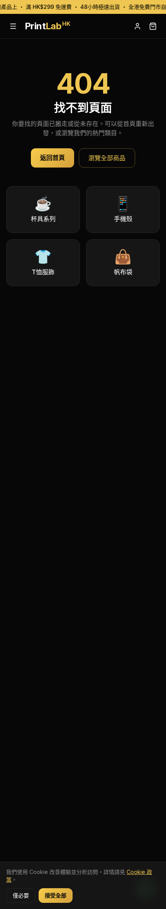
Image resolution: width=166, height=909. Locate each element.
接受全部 (55, 895)
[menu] (13, 26)
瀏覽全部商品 (106, 158)
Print (47, 26)
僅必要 (21, 895)
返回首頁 (52, 157)
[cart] (153, 26)
